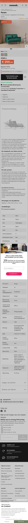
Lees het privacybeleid (5, 517)
